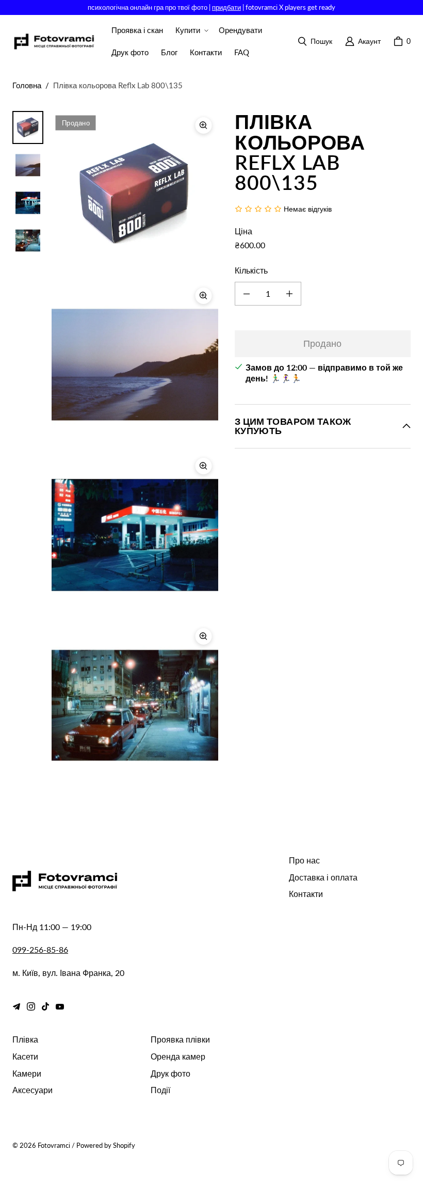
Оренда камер (178, 1056)
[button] (191, 30)
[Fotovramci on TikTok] (45, 1006)
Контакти (306, 894)
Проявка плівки (180, 1039)
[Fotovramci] (53, 41)
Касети (25, 1056)
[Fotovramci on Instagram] (31, 1006)
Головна (26, 85)
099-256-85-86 (40, 949)
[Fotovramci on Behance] (16, 1006)
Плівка (25, 1039)
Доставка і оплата (323, 877)
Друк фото (170, 1073)
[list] (135, 450)
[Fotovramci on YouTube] (60, 1006)
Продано (322, 343)
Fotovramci (54, 1145)
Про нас (304, 860)
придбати (226, 7)
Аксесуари (32, 1090)
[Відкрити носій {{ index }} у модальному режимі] (135, 194)
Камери (26, 1073)
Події (160, 1090)
